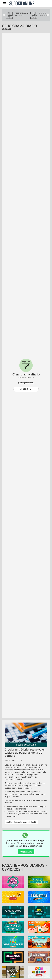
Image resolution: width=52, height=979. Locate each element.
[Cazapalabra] (39, 881)
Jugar (24, 389)
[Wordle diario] (13, 927)
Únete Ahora (26, 852)
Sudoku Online (22, 3)
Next (48, 15)
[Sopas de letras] (39, 972)
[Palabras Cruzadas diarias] (13, 881)
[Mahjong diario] (39, 927)
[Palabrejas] (13, 897)
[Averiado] (39, 957)
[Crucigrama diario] (13, 912)
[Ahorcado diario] (39, 942)
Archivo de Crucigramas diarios (20, 822)
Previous (4, 15)
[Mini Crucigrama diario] (39, 912)
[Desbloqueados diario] (13, 972)
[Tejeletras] (39, 897)
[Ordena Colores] (13, 942)
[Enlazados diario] (13, 957)
